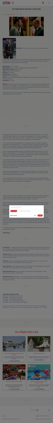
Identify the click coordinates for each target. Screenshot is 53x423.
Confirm (40, 215)
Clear (35, 215)
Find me (14, 211)
